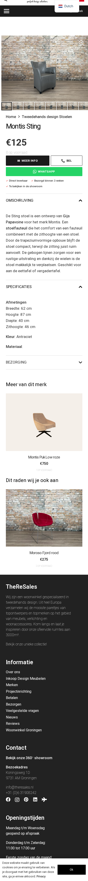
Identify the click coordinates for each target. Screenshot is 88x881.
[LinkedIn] (35, 799)
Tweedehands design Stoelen (47, 116)
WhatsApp (46, 171)
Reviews (13, 723)
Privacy (41, 876)
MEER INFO (27, 161)
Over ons (13, 672)
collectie (40, 644)
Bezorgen (13, 704)
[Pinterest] (26, 799)
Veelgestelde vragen (22, 711)
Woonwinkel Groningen (24, 730)
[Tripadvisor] (44, 799)
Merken (12, 685)
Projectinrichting (18, 691)
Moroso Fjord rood (30, 552)
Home (11, 116)
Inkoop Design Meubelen (26, 678)
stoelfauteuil (16, 228)
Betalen (12, 698)
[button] (6, 11)
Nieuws (12, 717)
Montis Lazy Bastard (66, 457)
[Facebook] (8, 799)
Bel (66, 161)
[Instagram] (17, 799)
